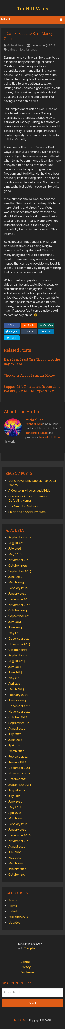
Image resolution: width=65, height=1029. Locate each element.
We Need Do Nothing (23, 506)
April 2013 (15, 683)
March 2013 (16, 689)
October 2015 (17, 565)
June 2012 (15, 739)
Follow (55, 437)
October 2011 (17, 779)
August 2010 (16, 846)
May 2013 (14, 678)
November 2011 (19, 773)
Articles (13, 900)
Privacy (26, 967)
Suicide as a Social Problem (27, 512)
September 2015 (19, 571)
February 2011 (17, 824)
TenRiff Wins (32, 8)
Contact (26, 962)
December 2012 (19, 706)
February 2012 (18, 756)
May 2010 (15, 857)
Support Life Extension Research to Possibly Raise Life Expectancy (32, 388)
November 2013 (19, 644)
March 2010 (16, 863)
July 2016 (14, 548)
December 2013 (19, 638)
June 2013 (15, 672)
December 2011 (19, 768)
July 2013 (14, 666)
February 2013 (18, 695)
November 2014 (19, 605)
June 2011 (15, 801)
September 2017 (19, 537)
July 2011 (14, 796)
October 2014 (17, 610)
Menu (5, 19)
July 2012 (14, 734)
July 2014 (14, 621)
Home (12, 906)
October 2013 (17, 650)
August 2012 (16, 728)
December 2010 (19, 835)
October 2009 (17, 874)
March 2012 (16, 751)
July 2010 (14, 852)
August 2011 (16, 790)
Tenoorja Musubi (36, 433)
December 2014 (19, 599)
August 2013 (16, 661)
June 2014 (15, 627)
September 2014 (19, 616)
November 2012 (19, 711)
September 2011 (19, 784)
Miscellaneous (27, 49)
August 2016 (16, 543)
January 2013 (17, 700)
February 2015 (18, 588)
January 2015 (17, 593)
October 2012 (17, 717)
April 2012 (15, 745)
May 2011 (14, 807)
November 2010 (19, 841)
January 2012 (17, 762)
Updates (14, 922)
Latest (12, 49)
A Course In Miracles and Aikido (29, 490)
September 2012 (19, 723)
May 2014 (15, 633)
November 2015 (19, 560)
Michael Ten (14, 45)
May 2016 (15, 554)
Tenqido (44, 437)
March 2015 (16, 582)
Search (33, 1003)
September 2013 (19, 655)
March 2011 (16, 818)
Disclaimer (28, 972)
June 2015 (15, 576)
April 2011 (14, 813)
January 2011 (17, 829)
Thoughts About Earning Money (30, 375)
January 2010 (17, 869)
